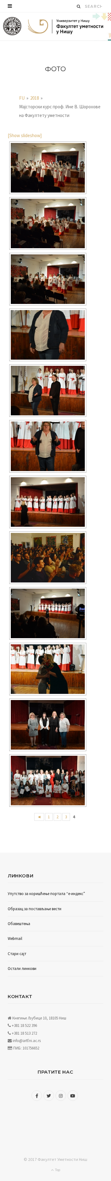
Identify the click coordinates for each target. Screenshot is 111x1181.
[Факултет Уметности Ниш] (65, 27)
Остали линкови (22, 968)
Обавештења (19, 923)
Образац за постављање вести (34, 908)
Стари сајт (17, 953)
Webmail (15, 938)
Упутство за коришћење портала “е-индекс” (46, 893)
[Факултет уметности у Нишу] (12, 26)
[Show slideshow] (25, 135)
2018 (34, 98)
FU (22, 98)
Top (57, 1169)
